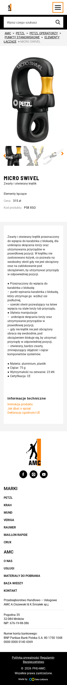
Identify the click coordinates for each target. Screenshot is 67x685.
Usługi (9, 568)
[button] (4, 156)
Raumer (10, 527)
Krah (8, 505)
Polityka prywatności (25, 657)
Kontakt (10, 590)
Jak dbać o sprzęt (19, 408)
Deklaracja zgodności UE (23, 412)
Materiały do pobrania (22, 576)
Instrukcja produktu (20, 404)
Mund (8, 512)
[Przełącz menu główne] (57, 7)
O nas (8, 561)
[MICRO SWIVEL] (33, 99)
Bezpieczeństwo (33, 662)
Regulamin (47, 657)
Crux (7, 542)
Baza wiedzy (13, 583)
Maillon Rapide (16, 535)
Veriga (9, 520)
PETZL (8, 498)
